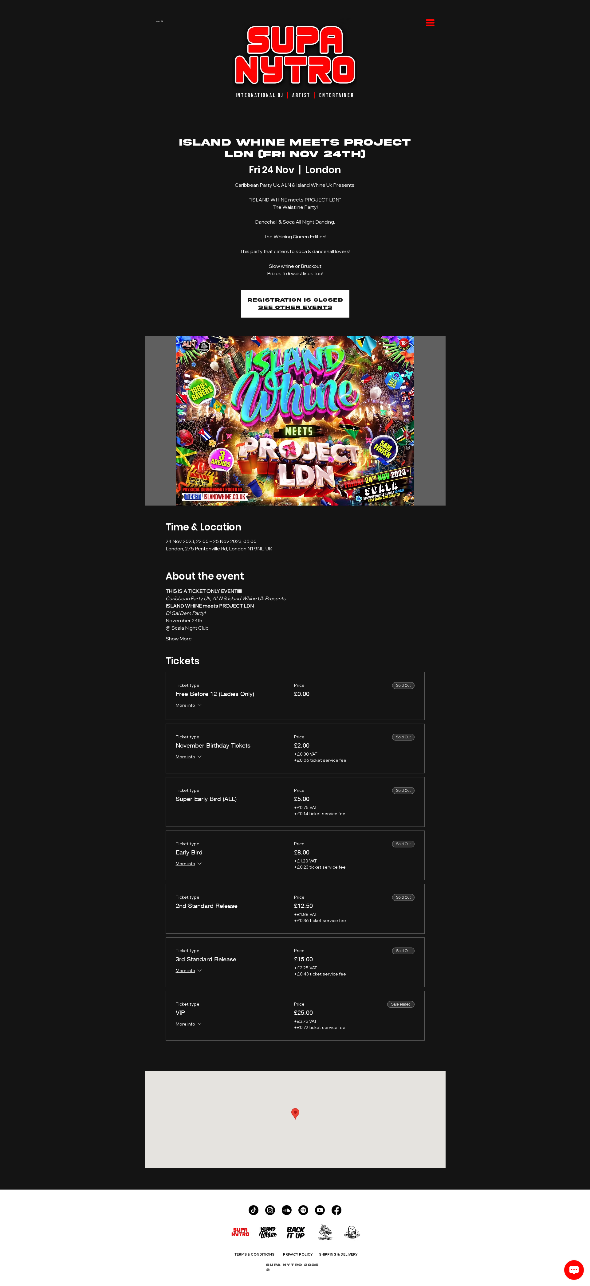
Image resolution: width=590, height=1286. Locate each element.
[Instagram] (270, 1210)
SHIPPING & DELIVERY (338, 1254)
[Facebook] (336, 1210)
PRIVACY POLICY (298, 1254)
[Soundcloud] (287, 1210)
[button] (181, 21)
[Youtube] (320, 1210)
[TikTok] (253, 1210)
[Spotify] (303, 1210)
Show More (179, 638)
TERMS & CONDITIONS (254, 1254)
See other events (295, 307)
